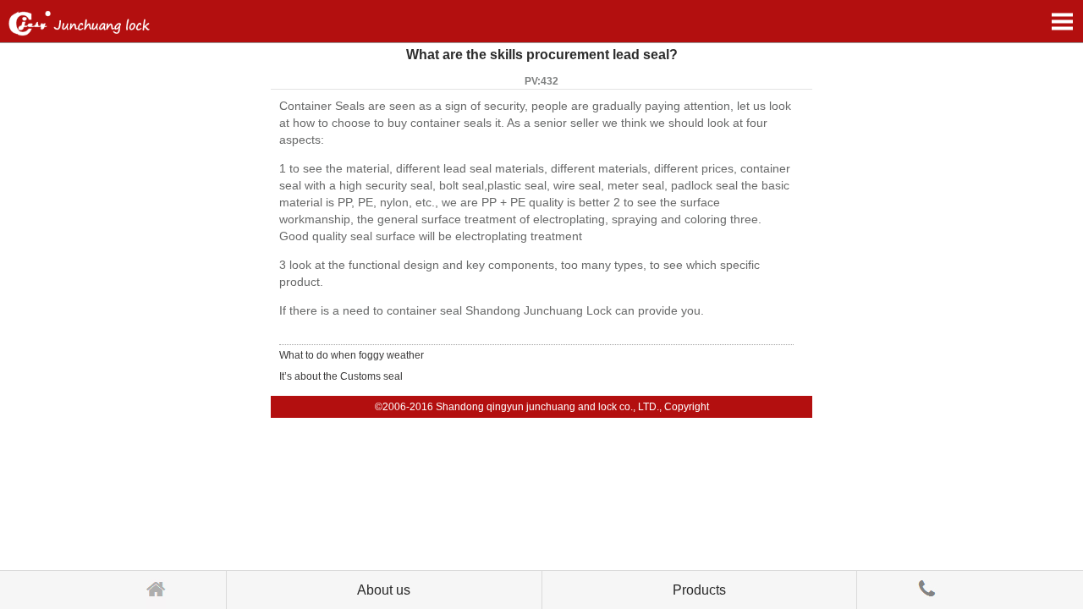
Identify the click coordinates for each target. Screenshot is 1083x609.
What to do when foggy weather (351, 355)
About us (383, 590)
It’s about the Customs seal (341, 376)
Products (699, 590)
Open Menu (1062, 21)
